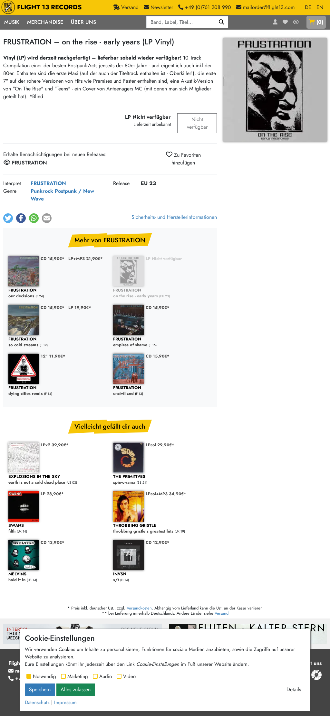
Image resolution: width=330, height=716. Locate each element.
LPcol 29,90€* (160, 445)
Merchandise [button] (45, 22)
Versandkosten (139, 608)
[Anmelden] (275, 22)
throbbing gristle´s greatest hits (143, 528)
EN (319, 7)
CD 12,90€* (158, 542)
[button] (8, 218)
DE (308, 7)
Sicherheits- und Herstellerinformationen (174, 217)
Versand (221, 613)
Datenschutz (37, 702)
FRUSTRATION (48, 183)
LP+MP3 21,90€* (85, 259)
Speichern (40, 689)
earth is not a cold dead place (36, 479)
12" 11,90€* (53, 356)
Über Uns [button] (83, 22)
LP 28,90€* (52, 494)
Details (293, 689)
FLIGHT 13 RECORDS (49, 7)
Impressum (65, 702)
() (319, 22)
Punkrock (42, 191)
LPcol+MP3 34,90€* (166, 494)
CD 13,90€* (52, 542)
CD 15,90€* (52, 259)
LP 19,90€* (79, 307)
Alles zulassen (76, 689)
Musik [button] (11, 22)
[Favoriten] (285, 22)
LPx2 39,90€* (55, 445)
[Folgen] (295, 22)
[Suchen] (221, 22)
